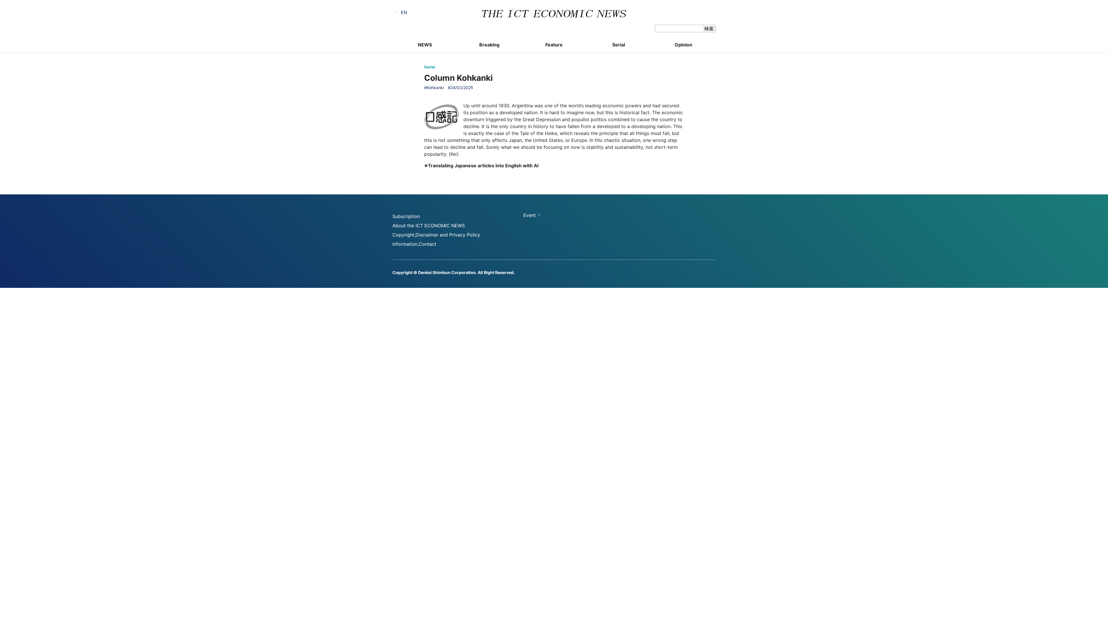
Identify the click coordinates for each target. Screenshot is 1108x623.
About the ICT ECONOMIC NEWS (428, 225)
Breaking (489, 45)
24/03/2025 (461, 87)
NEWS (425, 45)
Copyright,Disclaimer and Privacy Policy (436, 235)
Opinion (683, 45)
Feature (554, 45)
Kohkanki (435, 87)
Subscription (406, 216)
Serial (618, 45)
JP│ (399, 12)
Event (529, 215)
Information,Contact (414, 244)
